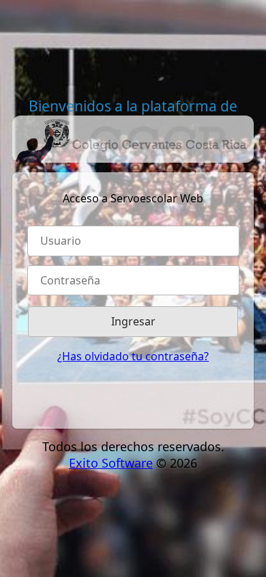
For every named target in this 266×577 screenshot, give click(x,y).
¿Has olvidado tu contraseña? (133, 356)
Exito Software (111, 463)
